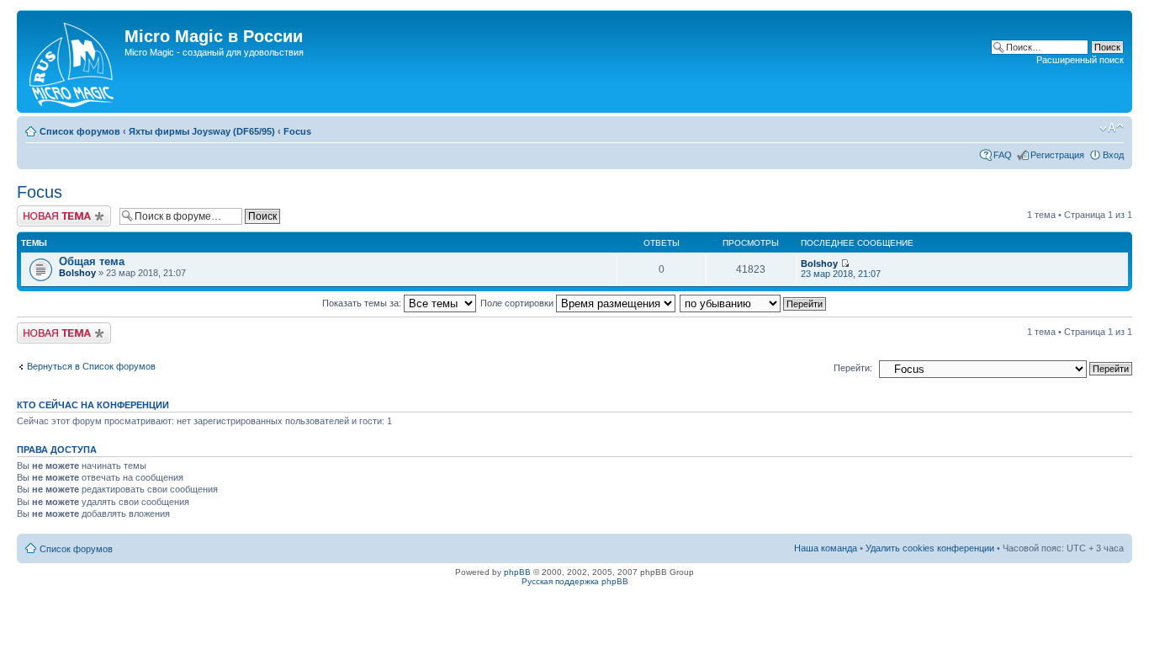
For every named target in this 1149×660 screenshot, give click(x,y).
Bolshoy (77, 273)
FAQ (1002, 155)
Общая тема (91, 261)
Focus (297, 131)
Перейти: (853, 368)
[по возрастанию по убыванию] (754, 303)
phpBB (517, 572)
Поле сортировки (518, 303)
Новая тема (42, 210)
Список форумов (80, 131)
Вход (1113, 155)
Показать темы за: (363, 303)
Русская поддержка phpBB (575, 581)
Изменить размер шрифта (1111, 128)
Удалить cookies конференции (930, 548)
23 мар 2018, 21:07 (841, 274)
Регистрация (1057, 155)
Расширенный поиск (1080, 60)
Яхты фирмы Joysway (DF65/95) (202, 131)
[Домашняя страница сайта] (72, 61)
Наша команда (825, 548)
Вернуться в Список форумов (91, 366)
